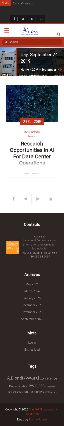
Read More (32, 173)
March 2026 (32, 291)
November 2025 (32, 312)
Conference (48, 378)
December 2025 (32, 305)
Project (44, 391)
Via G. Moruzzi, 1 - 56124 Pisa (39, 252)
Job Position (32, 132)
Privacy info (32, 413)
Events (37, 385)
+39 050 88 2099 (39, 256)
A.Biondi (15, 378)
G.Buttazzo (50, 386)
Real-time (52, 392)
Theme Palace (38, 419)
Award (31, 377)
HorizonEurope (15, 391)
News (32, 136)
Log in (32, 342)
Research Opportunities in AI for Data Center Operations (32, 153)
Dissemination (18, 386)
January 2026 (32, 298)
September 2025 (32, 319)
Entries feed (32, 349)
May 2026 (32, 284)
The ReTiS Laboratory (43, 409)
